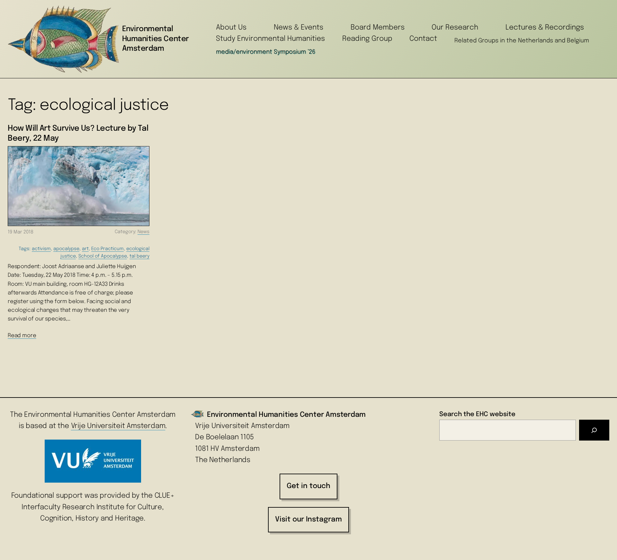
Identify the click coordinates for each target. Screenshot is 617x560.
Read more (22, 335)
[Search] (594, 430)
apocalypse (66, 249)
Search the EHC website (477, 414)
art (85, 249)
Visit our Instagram (308, 519)
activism (41, 249)
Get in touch (308, 486)
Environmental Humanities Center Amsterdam (155, 38)
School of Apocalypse (102, 256)
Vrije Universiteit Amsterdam (118, 426)
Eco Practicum (107, 249)
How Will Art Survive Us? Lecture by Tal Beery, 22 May (78, 134)
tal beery (139, 256)
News (143, 232)
